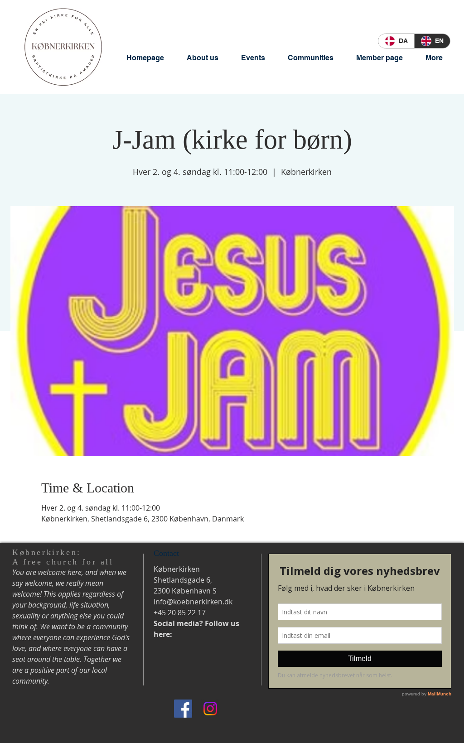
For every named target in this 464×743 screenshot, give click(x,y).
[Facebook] (183, 709)
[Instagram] (210, 709)
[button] (202, 58)
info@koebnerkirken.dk (193, 602)
